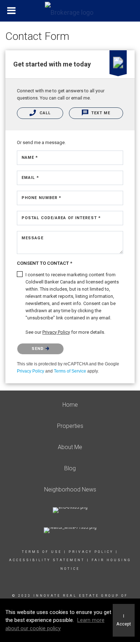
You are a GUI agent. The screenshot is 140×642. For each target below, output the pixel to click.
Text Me (100, 113)
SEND (39, 348)
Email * (30, 177)
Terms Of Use (42, 552)
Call (44, 113)
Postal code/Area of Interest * (61, 218)
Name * (30, 157)
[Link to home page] (70, 11)
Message (32, 238)
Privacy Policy (30, 371)
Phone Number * (41, 197)
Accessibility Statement (47, 560)
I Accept (123, 620)
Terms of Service (70, 371)
